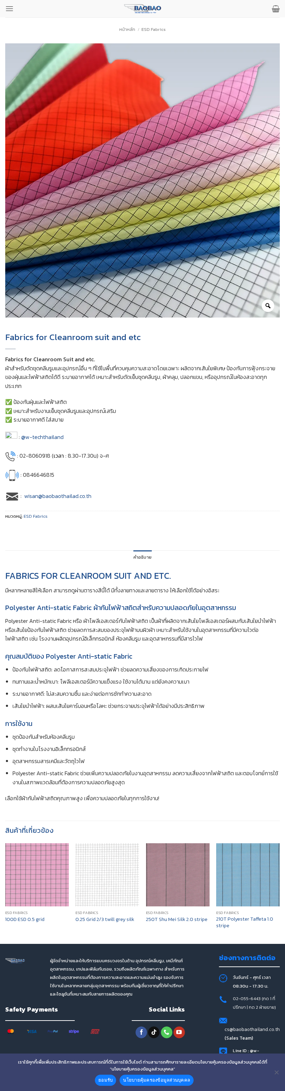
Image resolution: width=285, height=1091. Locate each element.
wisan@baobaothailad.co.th (57, 496)
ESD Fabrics (153, 29)
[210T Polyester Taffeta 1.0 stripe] (248, 875)
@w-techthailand (42, 437)
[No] (276, 1074)
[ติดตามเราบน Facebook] (141, 1032)
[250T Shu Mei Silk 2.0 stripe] (178, 875)
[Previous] (5, 893)
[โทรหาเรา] (166, 1032)
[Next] (279, 893)
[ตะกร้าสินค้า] (276, 8)
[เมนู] (9, 8)
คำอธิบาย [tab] (142, 557)
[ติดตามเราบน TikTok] (154, 1032)
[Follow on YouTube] (179, 1032)
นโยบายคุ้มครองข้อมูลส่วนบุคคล (156, 1080)
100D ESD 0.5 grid (24, 919)
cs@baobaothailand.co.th (252, 1029)
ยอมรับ (105, 1080)
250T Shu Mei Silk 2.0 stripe (176, 919)
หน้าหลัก (127, 29)
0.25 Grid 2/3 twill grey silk (104, 919)
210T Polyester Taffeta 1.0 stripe (244, 922)
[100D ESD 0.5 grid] (37, 875)
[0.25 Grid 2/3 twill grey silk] (107, 875)
